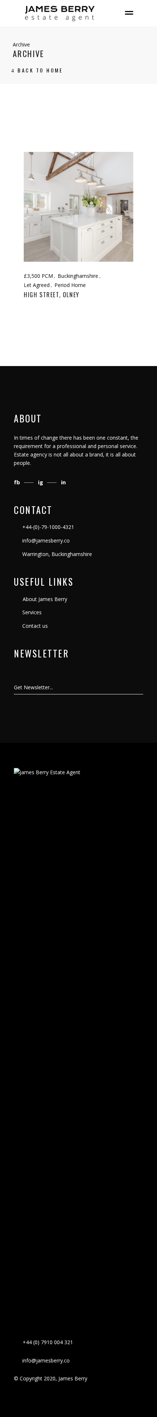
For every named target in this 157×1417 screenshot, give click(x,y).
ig (41, 482)
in (63, 482)
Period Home (70, 284)
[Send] (143, 687)
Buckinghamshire (78, 275)
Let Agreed (37, 284)
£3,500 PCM (38, 275)
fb (18, 482)
